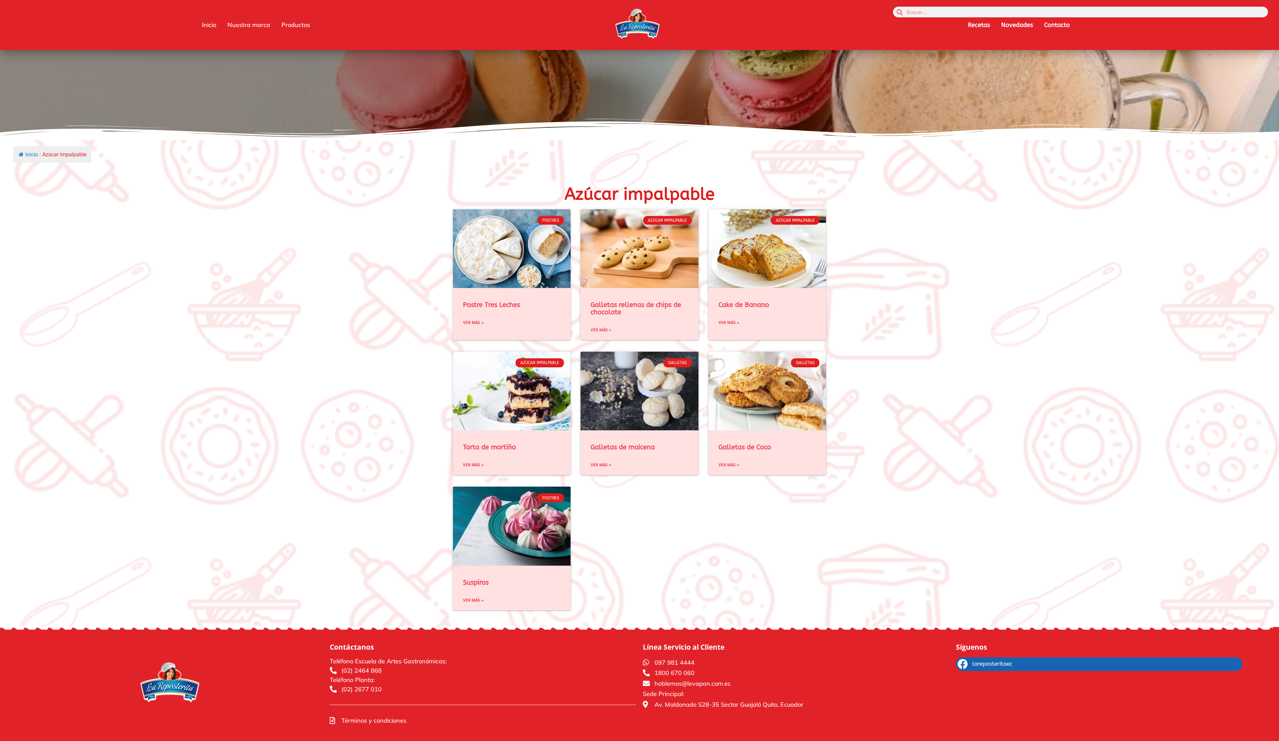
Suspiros (476, 582)
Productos (295, 25)
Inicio (209, 25)
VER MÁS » (473, 322)
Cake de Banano (743, 305)
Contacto (1057, 25)
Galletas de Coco (744, 447)
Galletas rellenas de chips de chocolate (636, 308)
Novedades (1017, 25)
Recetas (979, 25)
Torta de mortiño (489, 447)
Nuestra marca (248, 25)
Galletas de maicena (623, 447)
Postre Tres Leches (491, 305)
